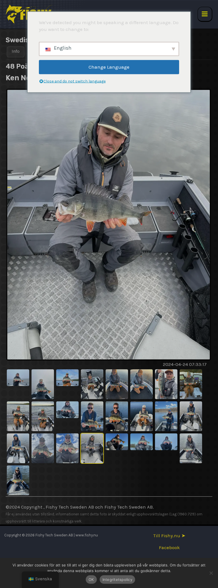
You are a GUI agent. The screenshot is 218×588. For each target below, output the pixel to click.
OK (91, 579)
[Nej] (211, 573)
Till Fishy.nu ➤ (169, 535)
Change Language (109, 67)
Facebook (169, 547)
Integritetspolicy (117, 579)
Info (16, 51)
